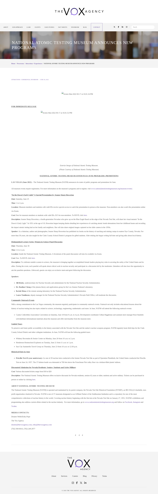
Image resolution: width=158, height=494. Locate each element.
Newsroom (20, 63)
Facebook (77, 483)
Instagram (72, 483)
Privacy (94, 476)
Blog (85, 476)
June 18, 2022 (44, 79)
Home (13, 63)
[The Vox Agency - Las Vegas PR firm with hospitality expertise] (79, 11)
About (53, 476)
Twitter (81, 483)
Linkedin (85, 483)
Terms (104, 476)
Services (64, 476)
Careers (75, 476)
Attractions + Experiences (33, 63)
